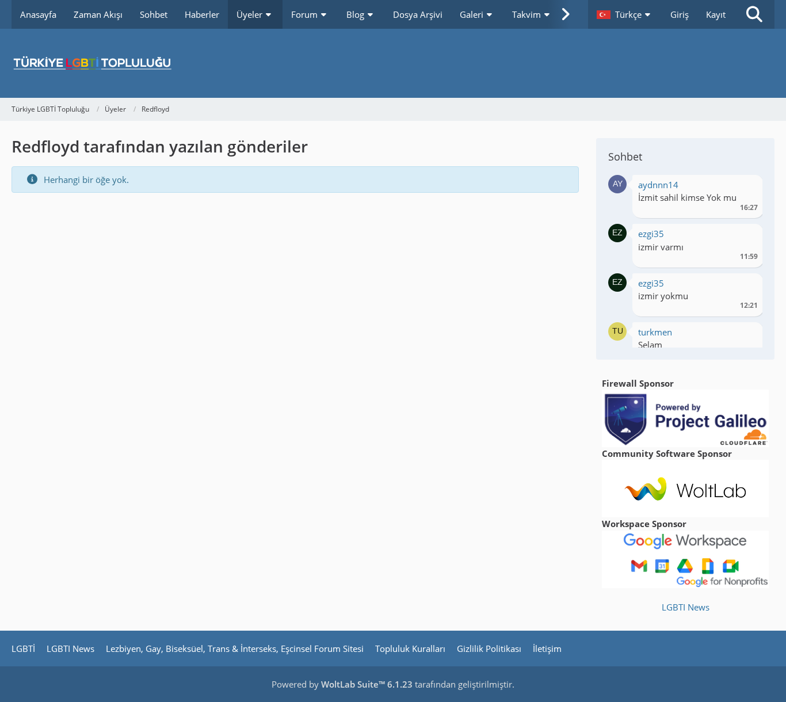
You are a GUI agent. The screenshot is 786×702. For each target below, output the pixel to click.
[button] (625, 14)
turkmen (655, 332)
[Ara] (754, 14)
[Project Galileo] (685, 417)
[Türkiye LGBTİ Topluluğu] (393, 63)
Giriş (679, 14)
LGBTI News (685, 607)
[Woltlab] (685, 487)
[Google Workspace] (685, 558)
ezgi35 (651, 233)
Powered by (342, 684)
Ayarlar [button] (745, 188)
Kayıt (716, 14)
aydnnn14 (658, 184)
